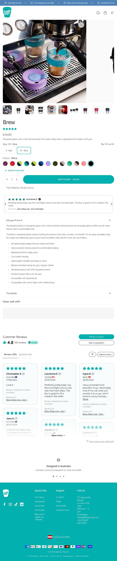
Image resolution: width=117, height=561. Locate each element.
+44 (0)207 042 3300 (82, 521)
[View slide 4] (63, 476)
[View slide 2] (56, 476)
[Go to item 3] (29, 109)
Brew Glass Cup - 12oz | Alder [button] (93, 414)
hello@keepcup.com (88, 517)
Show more (57, 435)
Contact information (82, 556)
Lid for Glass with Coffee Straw (41, 282)
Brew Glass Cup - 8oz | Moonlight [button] (55, 411)
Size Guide (40, 510)
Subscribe (39, 505)
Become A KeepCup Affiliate (40, 517)
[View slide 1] (53, 476)
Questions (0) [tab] (25, 354)
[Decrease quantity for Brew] (6, 179)
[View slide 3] (60, 476)
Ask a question (96, 342)
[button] (10, 128)
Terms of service (55, 556)
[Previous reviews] (5, 204)
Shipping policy (68, 556)
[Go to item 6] (62, 109)
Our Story (39, 497)
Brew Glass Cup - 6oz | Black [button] (16, 400)
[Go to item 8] (85, 109)
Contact (60, 497)
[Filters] (92, 354)
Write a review (96, 336)
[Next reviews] (112, 204)
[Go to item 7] (74, 109)
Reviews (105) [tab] (10, 354)
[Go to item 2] (18, 109)
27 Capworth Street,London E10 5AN (83, 501)
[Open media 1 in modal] (81, 25)
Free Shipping (12, 187)
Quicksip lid (32, 278)
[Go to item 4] (40, 109)
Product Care (62, 510)
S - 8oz (9, 150)
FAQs (58, 501)
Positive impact (18, 274)
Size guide (109, 144)
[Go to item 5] (51, 109)
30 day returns (27, 187)
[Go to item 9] (96, 109)
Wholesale (40, 501)
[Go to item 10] (107, 109)
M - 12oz (24, 150)
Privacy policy (33, 556)
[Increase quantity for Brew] (17, 179)
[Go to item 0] (7, 109)
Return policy (43, 556)
